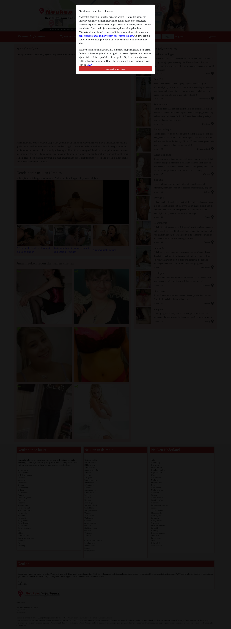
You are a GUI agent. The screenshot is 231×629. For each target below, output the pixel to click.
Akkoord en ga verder (115, 69)
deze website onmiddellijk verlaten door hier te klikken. (106, 35)
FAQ (89, 64)
